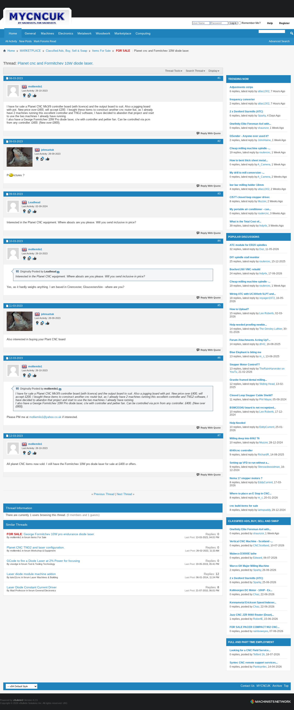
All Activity (11, 41)
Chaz (256, 594)
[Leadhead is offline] (13, 206)
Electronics (65, 33)
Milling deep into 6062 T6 (245, 438)
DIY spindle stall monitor (244, 257)
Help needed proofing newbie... (248, 324)
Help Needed (237, 422)
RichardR (263, 454)
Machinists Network (270, 701)
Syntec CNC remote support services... (254, 662)
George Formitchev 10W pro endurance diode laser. (59, 534)
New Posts (25, 41)
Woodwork (103, 33)
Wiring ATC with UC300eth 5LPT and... (253, 293)
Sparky (262, 115)
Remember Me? (251, 23)
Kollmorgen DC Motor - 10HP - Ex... (251, 590)
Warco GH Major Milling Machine (249, 565)
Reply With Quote (211, 133)
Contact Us (248, 685)
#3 (219, 193)
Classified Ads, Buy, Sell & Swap (66, 50)
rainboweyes (260, 631)
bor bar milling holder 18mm (247, 184)
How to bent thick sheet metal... (249, 160)
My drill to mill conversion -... (247, 172)
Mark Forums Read (45, 41)
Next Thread (124, 494)
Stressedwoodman (269, 466)
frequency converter (242, 99)
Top (286, 685)
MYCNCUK (264, 685)
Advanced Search (279, 41)
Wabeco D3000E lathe (243, 553)
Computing (143, 33)
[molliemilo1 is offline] (13, 90)
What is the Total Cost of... (245, 221)
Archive (277, 685)
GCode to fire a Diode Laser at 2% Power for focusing (43, 560)
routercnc (264, 152)
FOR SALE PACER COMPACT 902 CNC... (254, 627)
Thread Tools (172, 70)
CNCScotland (261, 545)
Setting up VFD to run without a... (249, 462)
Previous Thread (104, 494)
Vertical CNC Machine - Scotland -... (251, 541)
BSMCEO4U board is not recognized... (253, 407)
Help (270, 23)
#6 (219, 357)
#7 (219, 435)
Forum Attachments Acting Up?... (250, 340)
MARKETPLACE (30, 50)
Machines (47, 33)
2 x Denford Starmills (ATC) (246, 111)
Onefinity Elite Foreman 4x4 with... (250, 123)
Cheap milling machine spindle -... (250, 148)
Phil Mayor (265, 399)
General (30, 33)
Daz (261, 249)
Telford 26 (259, 654)
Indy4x (263, 225)
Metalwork (84, 33)
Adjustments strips (241, 87)
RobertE (258, 618)
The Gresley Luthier (270, 328)
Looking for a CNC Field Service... (250, 650)
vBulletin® (18, 700)
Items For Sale (101, 50)
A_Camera (264, 164)
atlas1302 (263, 91)
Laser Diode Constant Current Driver (32, 587)
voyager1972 (267, 298)
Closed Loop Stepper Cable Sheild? (251, 395)
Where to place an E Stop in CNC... (250, 493)
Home (13, 33)
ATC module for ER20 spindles (248, 245)
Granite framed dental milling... (248, 379)
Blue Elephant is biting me (245, 352)
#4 (219, 240)
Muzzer (262, 201)
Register (284, 23)
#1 (219, 77)
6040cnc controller (241, 450)
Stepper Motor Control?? (245, 364)
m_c (261, 356)
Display (213, 70)
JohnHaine (264, 140)
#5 (219, 305)
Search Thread (194, 70)
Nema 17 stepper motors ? (246, 478)
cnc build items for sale (244, 505)
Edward (257, 557)
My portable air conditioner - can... (250, 209)
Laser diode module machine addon (31, 574)
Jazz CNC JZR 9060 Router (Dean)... (252, 614)
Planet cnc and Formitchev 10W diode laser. (55, 63)
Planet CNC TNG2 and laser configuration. (36, 547)
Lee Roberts (266, 313)
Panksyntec (260, 666)
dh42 (262, 344)
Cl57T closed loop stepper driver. (250, 197)
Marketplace (123, 33)
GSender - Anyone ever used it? (249, 136)
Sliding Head (267, 383)
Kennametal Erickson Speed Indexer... (253, 602)
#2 (219, 141)
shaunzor (263, 127)
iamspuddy (264, 509)
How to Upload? (239, 309)
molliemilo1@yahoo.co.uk (45, 417)
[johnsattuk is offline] (19, 157)
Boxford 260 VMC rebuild (245, 269)
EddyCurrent (266, 427)
